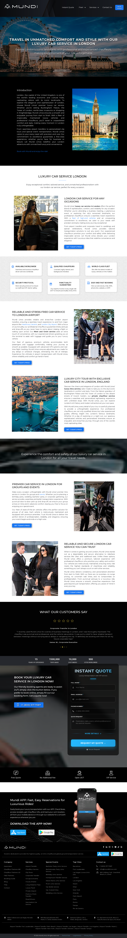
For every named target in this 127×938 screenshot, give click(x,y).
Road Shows (30, 899)
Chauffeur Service (32, 869)
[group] (36, 661)
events (42, 494)
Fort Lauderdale (79, 869)
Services (92, 7)
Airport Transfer (31, 866)
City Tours (29, 872)
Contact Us (107, 7)
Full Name (75, 682)
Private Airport (31, 891)
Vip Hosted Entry (52, 890)
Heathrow (26, 324)
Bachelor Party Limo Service (56, 866)
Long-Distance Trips (33, 885)
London (76, 877)
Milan (75, 887)
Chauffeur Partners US (12, 872)
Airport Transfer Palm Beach (45, 926)
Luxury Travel (30, 888)
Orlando (76, 893)
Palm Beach (77, 896)
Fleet (81, 7)
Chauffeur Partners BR (12, 869)
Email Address (77, 694)
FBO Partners (9, 875)
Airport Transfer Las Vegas (66, 926)
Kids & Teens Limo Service (55, 881)
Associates (8, 866)
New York (76, 890)
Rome (75, 902)
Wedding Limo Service (54, 893)
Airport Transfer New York (45, 928)
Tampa (75, 905)
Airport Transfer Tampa (83, 928)
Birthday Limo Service (54, 874)
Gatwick (34, 324)
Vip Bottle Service (52, 887)
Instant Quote (68, 7)
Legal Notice (77, 935)
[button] (119, 7)
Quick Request (77, 716)
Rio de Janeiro (78, 908)
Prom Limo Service (53, 884)
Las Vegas (76, 872)
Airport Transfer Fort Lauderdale (21, 926)
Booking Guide (9, 878)
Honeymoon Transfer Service (56, 877)
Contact (7, 888)
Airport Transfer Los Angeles (88, 926)
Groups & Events (32, 878)
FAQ (5, 885)
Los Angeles (77, 881)
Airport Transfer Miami (108, 926)
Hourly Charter (31, 882)
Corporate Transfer (32, 875)
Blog (6, 882)
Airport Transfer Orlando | (65, 928)
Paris (74, 899)
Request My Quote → (93, 743)
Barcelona (76, 866)
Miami (75, 884)
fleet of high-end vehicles (84, 218)
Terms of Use (66, 935)
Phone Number (77, 706)
